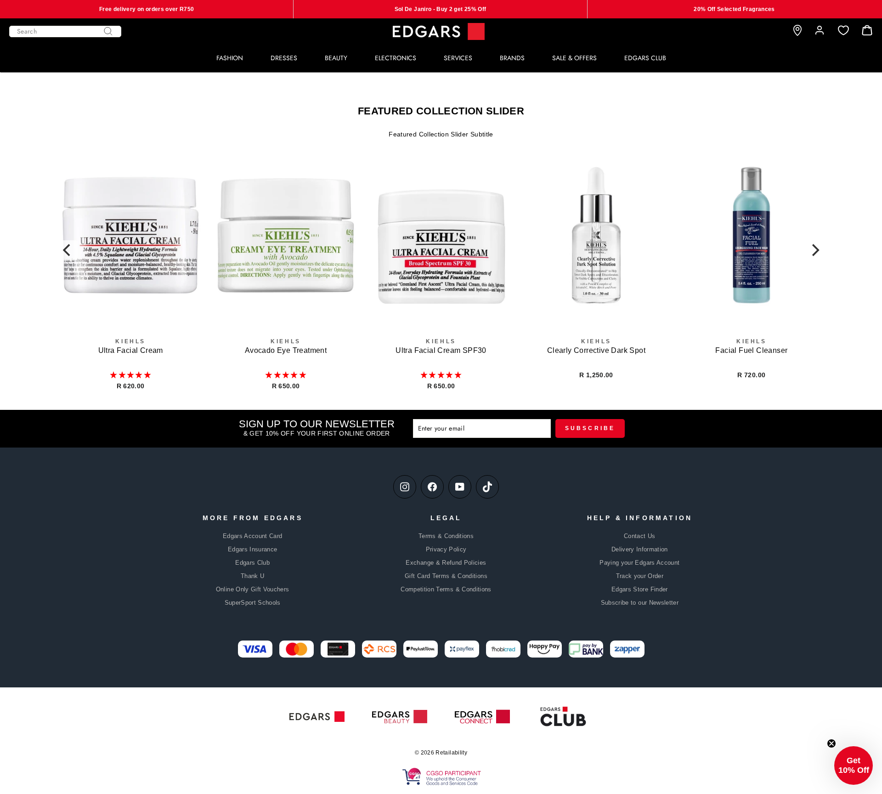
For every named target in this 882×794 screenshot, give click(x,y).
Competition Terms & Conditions (446, 589)
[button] (130, 375)
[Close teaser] (831, 743)
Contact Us (640, 536)
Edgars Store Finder (639, 589)
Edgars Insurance (252, 549)
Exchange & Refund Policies (446, 562)
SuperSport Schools (253, 602)
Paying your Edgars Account (639, 562)
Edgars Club (252, 562)
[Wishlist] (843, 30)
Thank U (252, 576)
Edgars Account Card (253, 536)
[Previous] (67, 250)
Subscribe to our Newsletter (639, 602)
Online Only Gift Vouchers (252, 589)
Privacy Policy (446, 549)
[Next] (814, 250)
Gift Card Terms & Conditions (446, 576)
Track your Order (640, 576)
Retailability (451, 752)
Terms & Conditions (446, 536)
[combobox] (65, 31)
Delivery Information (639, 549)
